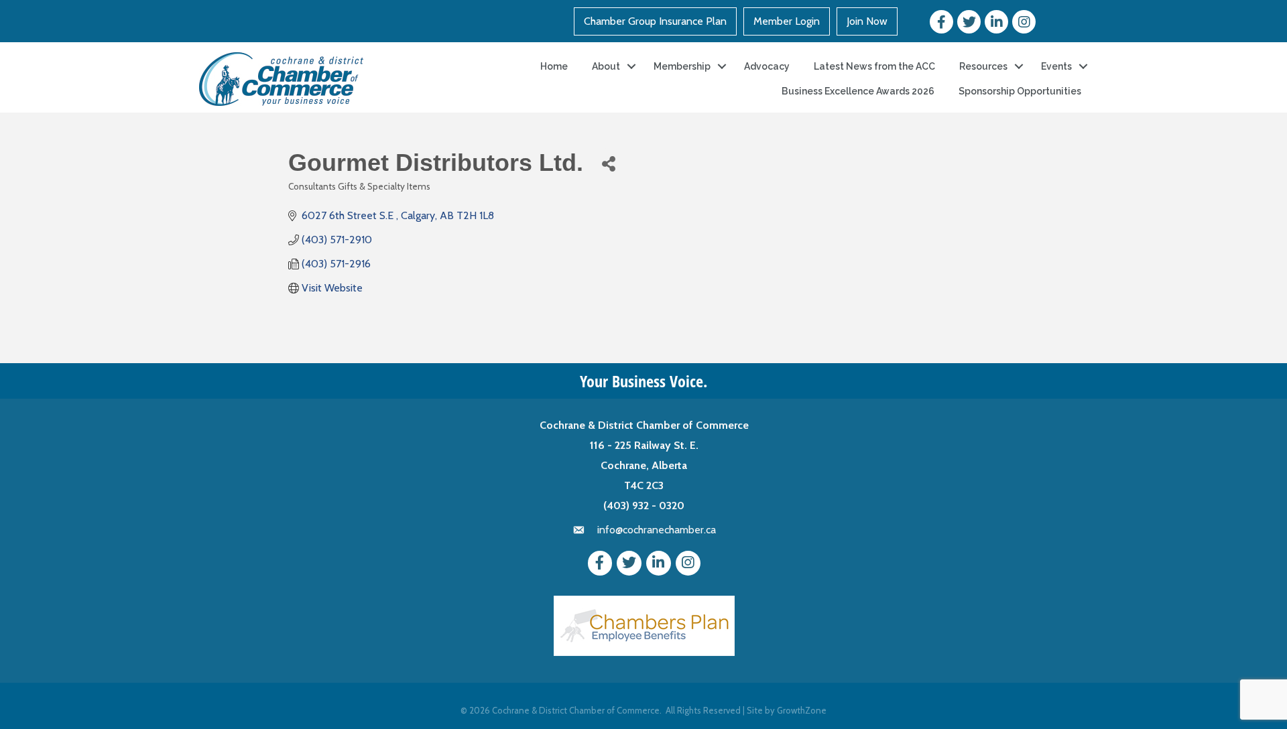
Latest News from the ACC (874, 66)
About (606, 66)
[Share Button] (608, 163)
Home (554, 66)
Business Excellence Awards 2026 (858, 91)
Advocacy (767, 66)
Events (1056, 66)
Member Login (786, 21)
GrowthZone (801, 710)
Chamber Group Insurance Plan (655, 21)
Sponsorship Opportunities (1020, 91)
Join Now (867, 21)
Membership (682, 66)
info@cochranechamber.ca (656, 529)
